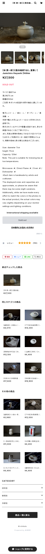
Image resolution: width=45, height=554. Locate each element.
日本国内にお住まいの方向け (22, 227)
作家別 (5, 503)
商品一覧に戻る (22, 515)
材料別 (5, 488)
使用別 (5, 496)
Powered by (19, 530)
